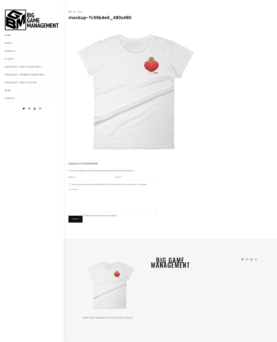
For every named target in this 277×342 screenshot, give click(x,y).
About (9, 43)
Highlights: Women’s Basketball (25, 74)
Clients (9, 58)
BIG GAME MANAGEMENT (170, 262)
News (8, 90)
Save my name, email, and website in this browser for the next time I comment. (109, 184)
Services (10, 51)
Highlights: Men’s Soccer (21, 82)
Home (8, 35)
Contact (10, 98)
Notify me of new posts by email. (101, 216)
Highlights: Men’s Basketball (23, 66)
